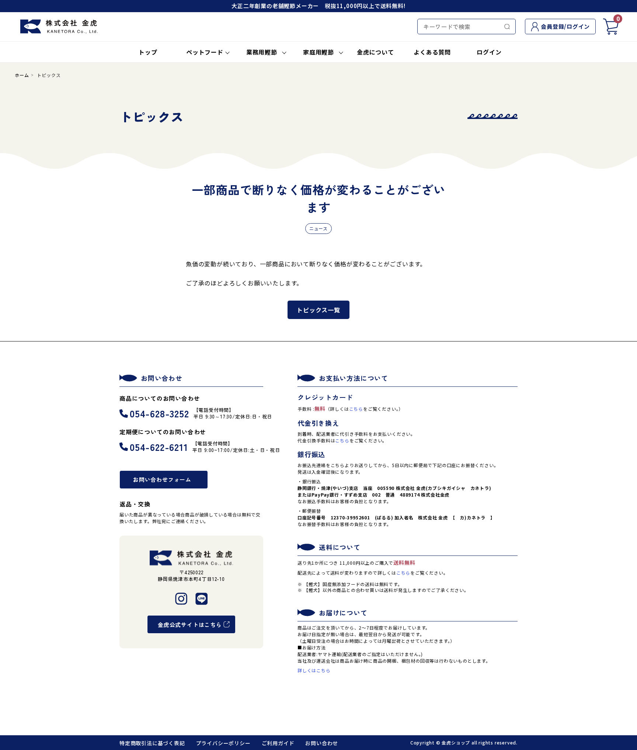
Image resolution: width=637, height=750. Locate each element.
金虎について (375, 52)
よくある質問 (432, 52)
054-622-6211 (159, 446)
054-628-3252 (159, 413)
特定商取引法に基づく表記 (152, 743)
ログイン (489, 52)
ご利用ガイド (278, 743)
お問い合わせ (321, 743)
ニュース (318, 228)
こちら (356, 409)
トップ (148, 52)
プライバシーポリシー (223, 743)
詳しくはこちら (314, 670)
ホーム (22, 75)
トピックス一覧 (318, 309)
